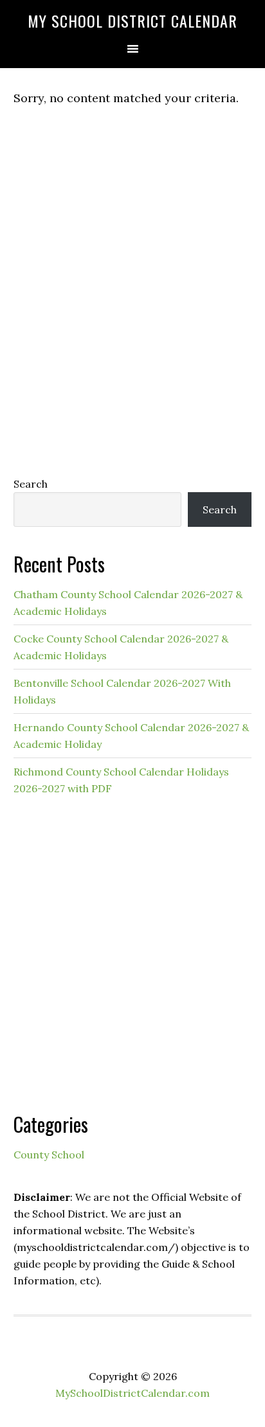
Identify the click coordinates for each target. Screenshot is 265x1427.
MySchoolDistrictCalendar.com (132, 1393)
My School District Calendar (132, 20)
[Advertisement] (132, 317)
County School (49, 1154)
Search (31, 483)
